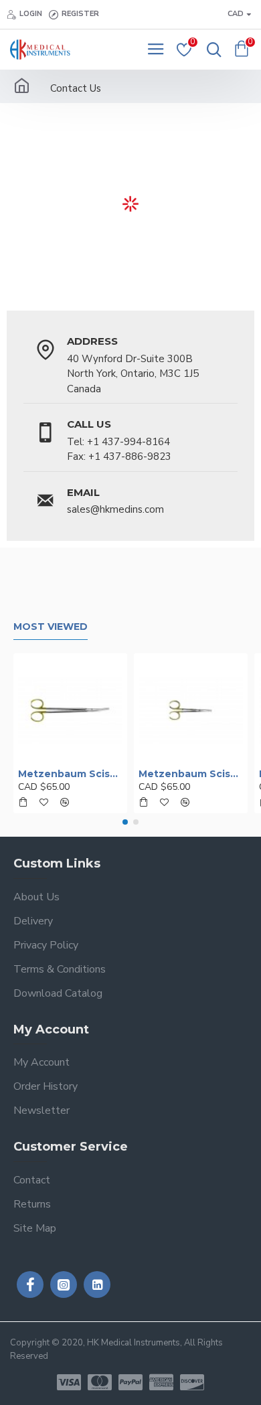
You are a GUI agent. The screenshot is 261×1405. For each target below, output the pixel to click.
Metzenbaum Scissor (70, 774)
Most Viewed (50, 627)
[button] (125, 822)
